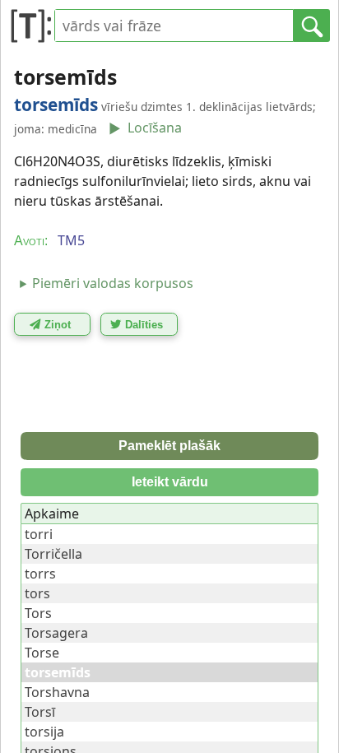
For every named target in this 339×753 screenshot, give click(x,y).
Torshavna (57, 692)
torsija (44, 732)
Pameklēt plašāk (169, 446)
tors (37, 593)
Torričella (53, 554)
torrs (40, 574)
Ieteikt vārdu (170, 482)
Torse (42, 653)
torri (39, 534)
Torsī (40, 712)
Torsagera (56, 633)
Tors (38, 613)
